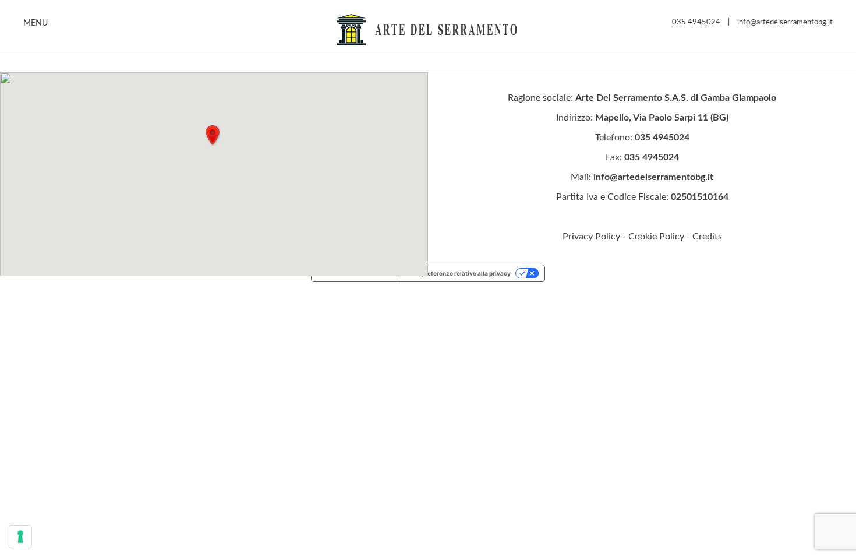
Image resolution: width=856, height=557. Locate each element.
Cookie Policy (656, 236)
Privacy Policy (591, 236)
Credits (707, 236)
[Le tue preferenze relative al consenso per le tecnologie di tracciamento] (20, 537)
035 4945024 (696, 22)
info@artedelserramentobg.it (785, 22)
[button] (212, 135)
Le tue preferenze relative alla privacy (457, 273)
